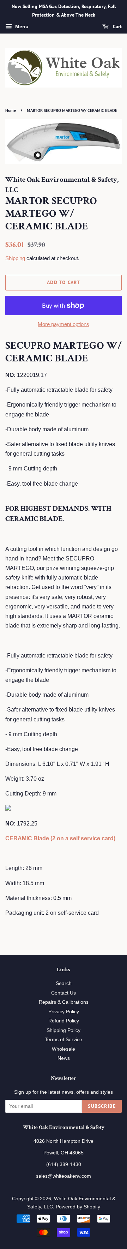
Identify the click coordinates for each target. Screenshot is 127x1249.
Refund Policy (63, 1020)
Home (10, 110)
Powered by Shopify (78, 1206)
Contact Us (63, 993)
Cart (116, 26)
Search (64, 983)
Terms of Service (63, 1039)
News (64, 1058)
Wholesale (63, 1049)
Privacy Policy (63, 1011)
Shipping (15, 258)
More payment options (63, 324)
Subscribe (102, 1106)
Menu (21, 26)
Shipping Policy (63, 1030)
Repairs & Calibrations (64, 1002)
